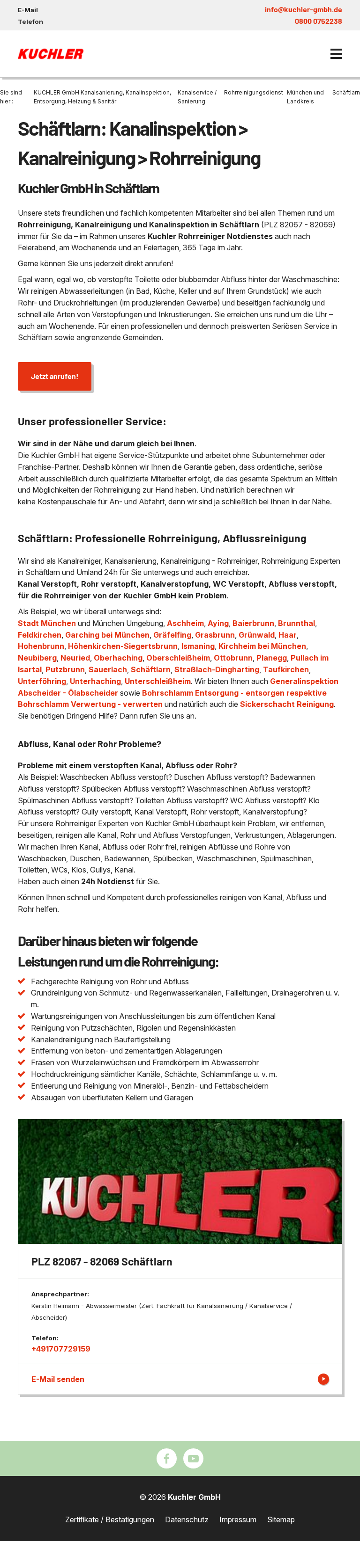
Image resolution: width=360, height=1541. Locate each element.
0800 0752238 (318, 20)
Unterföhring (42, 681)
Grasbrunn (215, 635)
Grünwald (257, 635)
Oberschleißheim (178, 657)
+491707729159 (60, 1348)
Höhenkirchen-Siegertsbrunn (123, 646)
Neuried (75, 657)
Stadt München (47, 623)
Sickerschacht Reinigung (287, 704)
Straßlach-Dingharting (216, 669)
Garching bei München (107, 635)
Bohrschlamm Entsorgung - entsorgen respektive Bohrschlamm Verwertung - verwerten (172, 698)
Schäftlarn (151, 669)
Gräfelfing (172, 635)
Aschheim (185, 623)
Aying (218, 623)
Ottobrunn (233, 657)
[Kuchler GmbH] (50, 54)
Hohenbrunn (41, 646)
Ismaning (198, 646)
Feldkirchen (39, 635)
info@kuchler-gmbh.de (303, 9)
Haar (287, 635)
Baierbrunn (253, 623)
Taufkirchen (286, 669)
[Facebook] (167, 1458)
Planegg (271, 657)
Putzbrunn (65, 669)
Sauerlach (108, 669)
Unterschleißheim (158, 681)
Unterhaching (95, 681)
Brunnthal (296, 623)
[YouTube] (193, 1458)
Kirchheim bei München (262, 646)
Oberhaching (118, 657)
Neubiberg (37, 657)
